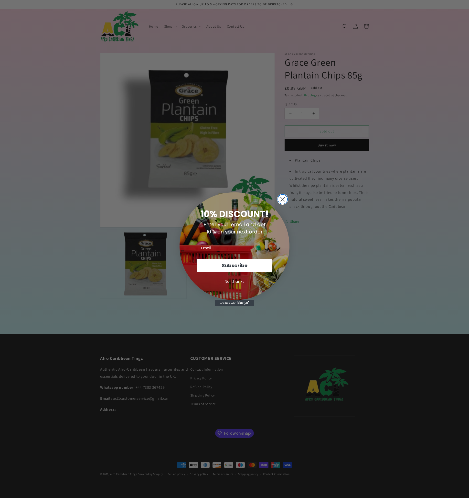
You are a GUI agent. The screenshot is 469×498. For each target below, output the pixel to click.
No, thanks (234, 281)
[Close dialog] (283, 199)
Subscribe (234, 265)
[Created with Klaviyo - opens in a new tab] (234, 303)
